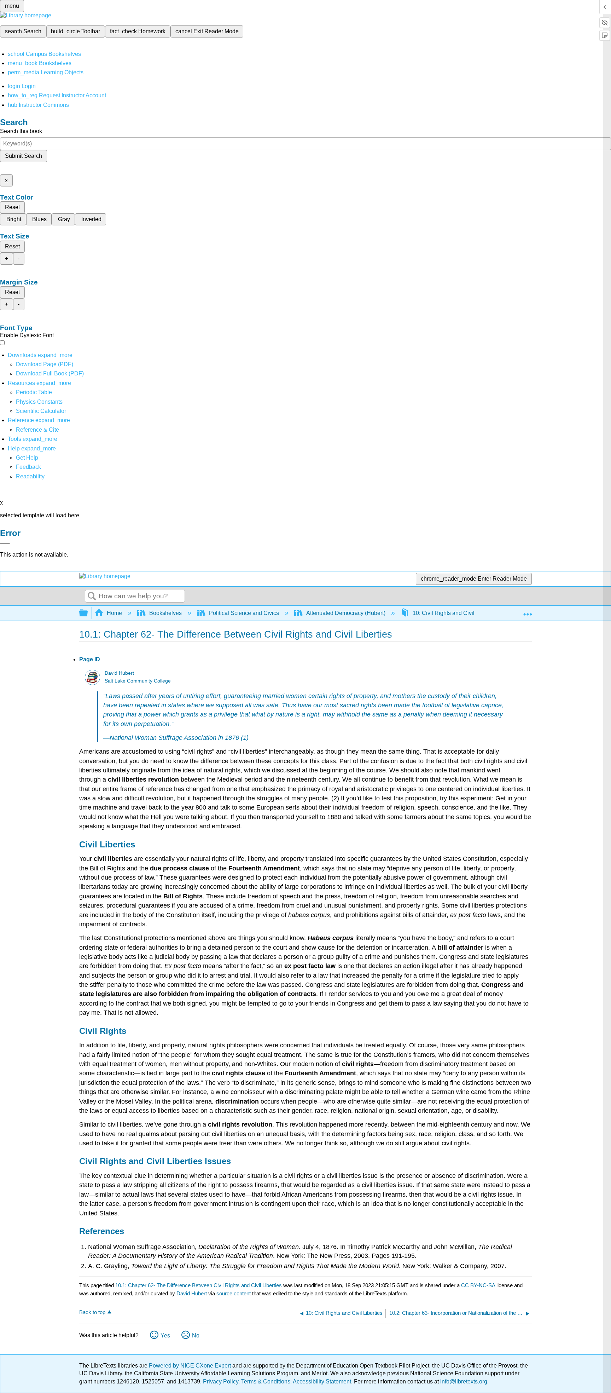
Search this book (21, 131)
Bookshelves (165, 613)
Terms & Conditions (265, 1381)
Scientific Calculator (41, 411)
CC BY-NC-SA (478, 1285)
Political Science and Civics (244, 613)
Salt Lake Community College (138, 681)
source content (233, 1293)
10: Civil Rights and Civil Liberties (455, 613)
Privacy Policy (220, 1381)
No (195, 1335)
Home (114, 613)
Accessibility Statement (322, 1381)
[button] (28, 467)
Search (92, 597)
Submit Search (23, 156)
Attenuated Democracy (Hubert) (346, 613)
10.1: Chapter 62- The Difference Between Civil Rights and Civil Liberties (198, 1285)
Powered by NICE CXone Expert (190, 1366)
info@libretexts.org (463, 1381)
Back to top (92, 1312)
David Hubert (119, 673)
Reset (12, 207)
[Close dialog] (5, 543)
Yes (165, 1335)
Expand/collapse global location (527, 611)
